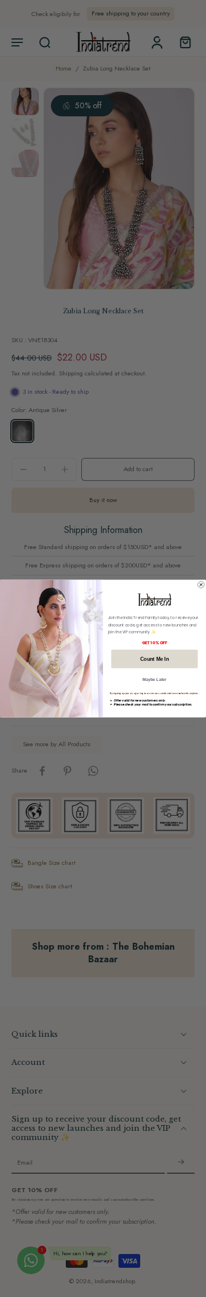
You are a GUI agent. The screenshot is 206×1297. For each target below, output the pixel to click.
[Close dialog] (201, 584)
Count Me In (154, 658)
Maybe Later (154, 679)
